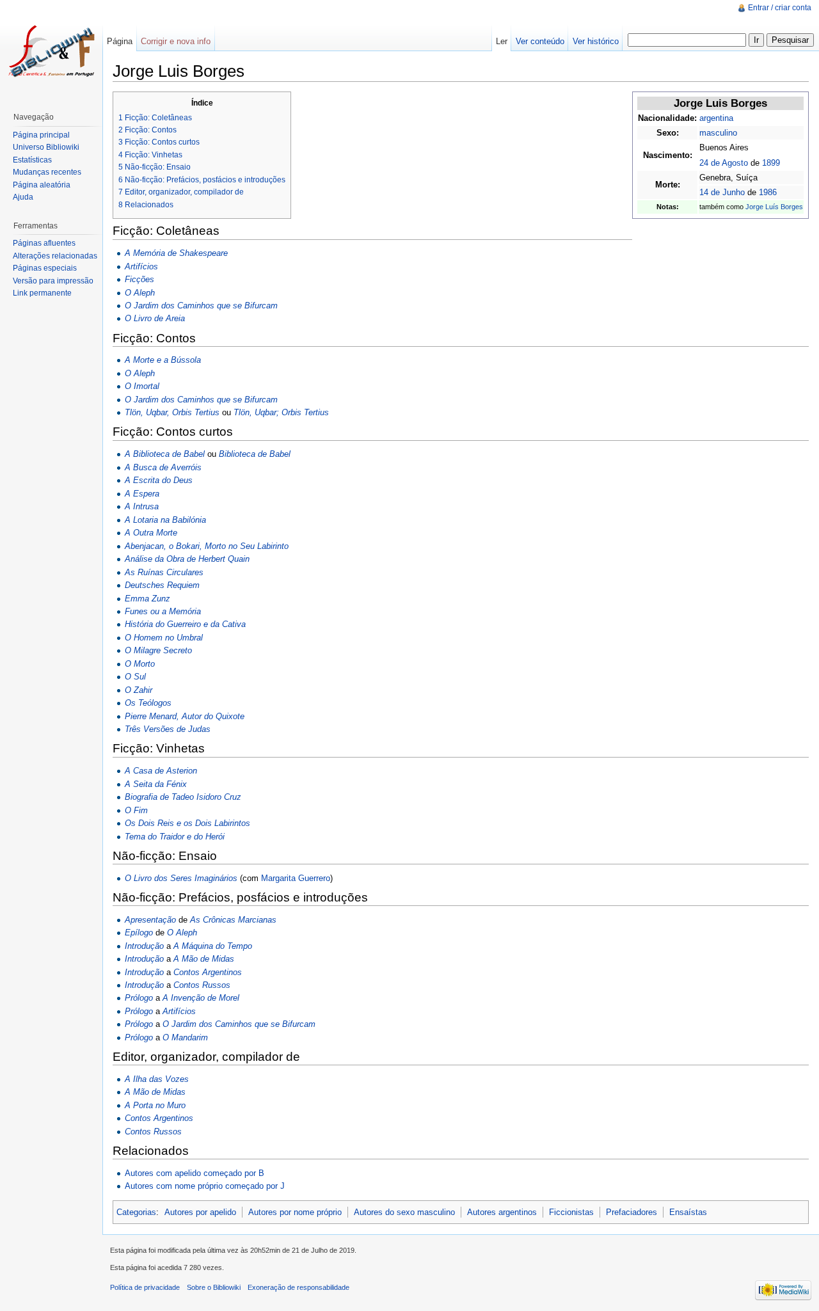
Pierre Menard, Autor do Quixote (184, 716)
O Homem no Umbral (164, 637)
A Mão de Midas (203, 959)
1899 (771, 163)
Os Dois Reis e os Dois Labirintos (187, 823)
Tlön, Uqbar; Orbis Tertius (281, 412)
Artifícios (141, 266)
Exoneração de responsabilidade (298, 1287)
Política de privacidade (145, 1287)
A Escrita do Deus (159, 480)
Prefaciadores (631, 1212)
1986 (768, 192)
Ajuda (23, 197)
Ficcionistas (571, 1212)
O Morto (140, 664)
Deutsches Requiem (162, 585)
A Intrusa (142, 506)
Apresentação (150, 920)
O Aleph (140, 293)
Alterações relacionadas (55, 255)
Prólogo (139, 998)
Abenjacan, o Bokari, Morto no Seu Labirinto (207, 546)
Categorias (136, 1212)
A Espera (142, 493)
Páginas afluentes (44, 243)
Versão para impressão (53, 280)
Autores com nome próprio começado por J (205, 1186)
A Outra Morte (151, 532)
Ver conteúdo (540, 41)
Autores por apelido (200, 1212)
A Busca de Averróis (163, 467)
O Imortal (142, 386)
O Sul (135, 676)
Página (119, 41)
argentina (716, 118)
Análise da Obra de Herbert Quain (187, 559)
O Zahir (138, 690)
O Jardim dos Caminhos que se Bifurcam (201, 305)
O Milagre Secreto (158, 650)
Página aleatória (41, 184)
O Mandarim (185, 1037)
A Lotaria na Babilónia (165, 520)
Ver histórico (596, 41)
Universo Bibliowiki (46, 147)
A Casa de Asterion (161, 770)
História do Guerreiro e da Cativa (185, 624)
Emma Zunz (147, 598)
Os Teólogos (148, 703)
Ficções (139, 279)
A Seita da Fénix (156, 784)
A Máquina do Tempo (212, 946)
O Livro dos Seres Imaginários (181, 878)
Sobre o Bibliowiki (214, 1287)
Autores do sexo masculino (404, 1212)
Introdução (144, 946)
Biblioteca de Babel (254, 454)
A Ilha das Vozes (157, 1079)
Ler (501, 41)
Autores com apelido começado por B (194, 1173)
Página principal (41, 135)
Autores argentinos (502, 1212)
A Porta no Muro (155, 1105)
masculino (718, 133)
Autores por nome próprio (295, 1212)
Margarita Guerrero (295, 878)
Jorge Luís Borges (774, 207)
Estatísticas (32, 159)
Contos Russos (201, 985)
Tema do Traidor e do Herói (175, 836)
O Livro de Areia (155, 318)
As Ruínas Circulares (164, 572)
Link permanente (42, 293)
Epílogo (139, 932)
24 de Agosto (723, 163)
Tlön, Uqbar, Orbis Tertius (172, 412)
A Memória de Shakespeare (176, 253)
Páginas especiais (45, 268)
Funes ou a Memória (163, 611)
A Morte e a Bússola (163, 360)
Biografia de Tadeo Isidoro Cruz (183, 797)
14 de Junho (722, 192)
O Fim (136, 810)
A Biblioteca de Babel (165, 454)
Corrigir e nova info (176, 41)
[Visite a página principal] (51, 51)
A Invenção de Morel (201, 998)
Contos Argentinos (207, 972)
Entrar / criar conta (779, 7)
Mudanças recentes (47, 172)
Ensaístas (688, 1212)
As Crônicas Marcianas (233, 920)
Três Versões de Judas (168, 729)
